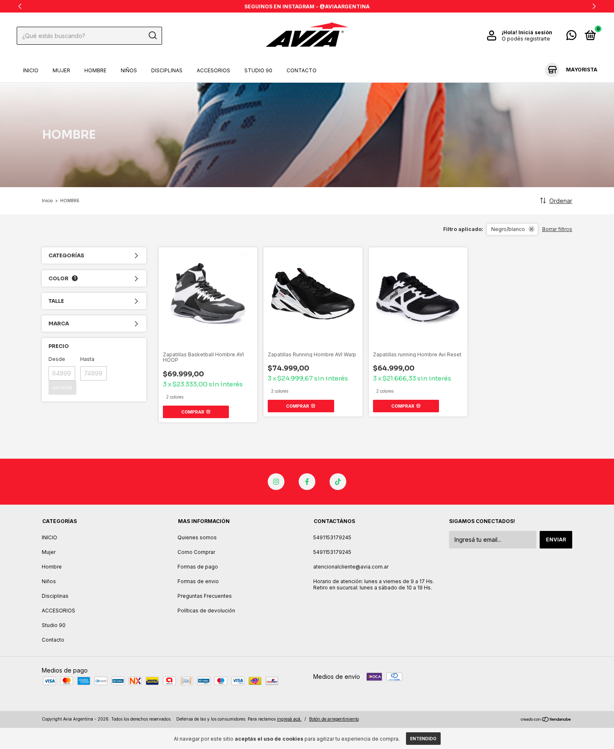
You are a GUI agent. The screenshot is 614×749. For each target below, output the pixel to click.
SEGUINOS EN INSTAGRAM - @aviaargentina (307, 6)
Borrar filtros (557, 229)
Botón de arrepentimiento (334, 718)
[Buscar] (152, 35)
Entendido (423, 738)
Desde (56, 359)
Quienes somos (197, 537)
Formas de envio (198, 581)
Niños (129, 70)
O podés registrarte (526, 39)
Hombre (95, 70)
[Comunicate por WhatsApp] (571, 37)
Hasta (87, 359)
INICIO (30, 70)
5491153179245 (332, 537)
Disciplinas (167, 70)
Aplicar (62, 387)
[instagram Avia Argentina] (276, 481)
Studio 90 (258, 70)
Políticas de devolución (206, 610)
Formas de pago (198, 567)
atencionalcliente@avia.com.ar (350, 567)
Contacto (302, 70)
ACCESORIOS (213, 70)
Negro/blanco (508, 229)
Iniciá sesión (535, 32)
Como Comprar (196, 552)
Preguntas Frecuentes (205, 596)
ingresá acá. (289, 718)
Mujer (61, 70)
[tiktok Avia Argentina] (338, 481)
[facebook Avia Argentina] (307, 481)
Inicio (47, 200)
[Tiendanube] (546, 720)
